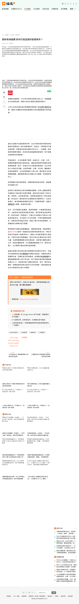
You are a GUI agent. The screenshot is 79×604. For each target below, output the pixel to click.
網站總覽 (70, 596)
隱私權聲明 (42, 596)
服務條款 (31, 596)
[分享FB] (4, 92)
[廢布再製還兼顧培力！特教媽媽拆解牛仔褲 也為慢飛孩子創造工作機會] (13, 445)
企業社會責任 (14, 332)
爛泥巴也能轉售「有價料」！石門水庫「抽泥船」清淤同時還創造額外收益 (13, 434)
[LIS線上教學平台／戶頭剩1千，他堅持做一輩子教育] (13, 396)
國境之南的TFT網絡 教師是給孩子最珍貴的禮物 (13, 385)
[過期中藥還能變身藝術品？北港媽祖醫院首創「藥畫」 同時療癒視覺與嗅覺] (38, 445)
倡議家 (7, 34)
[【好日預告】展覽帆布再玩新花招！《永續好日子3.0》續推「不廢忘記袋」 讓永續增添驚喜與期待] (38, 467)
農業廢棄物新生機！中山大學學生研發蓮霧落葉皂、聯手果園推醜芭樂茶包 (13, 478)
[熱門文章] (76, 528)
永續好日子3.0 (16, 9)
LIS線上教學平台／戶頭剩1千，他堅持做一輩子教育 (13, 406)
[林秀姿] (14, 342)
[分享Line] (4, 97)
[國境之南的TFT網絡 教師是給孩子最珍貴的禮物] (13, 374)
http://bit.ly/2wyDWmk (29, 299)
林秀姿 (11, 43)
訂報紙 (56, 596)
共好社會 (45, 9)
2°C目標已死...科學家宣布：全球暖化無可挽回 (28, 320)
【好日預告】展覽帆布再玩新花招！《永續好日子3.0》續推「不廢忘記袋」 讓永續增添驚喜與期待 (38, 478)
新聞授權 (24, 596)
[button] (76, 3)
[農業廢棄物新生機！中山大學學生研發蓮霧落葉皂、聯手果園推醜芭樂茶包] (13, 467)
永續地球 (55, 9)
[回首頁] (8, 3)
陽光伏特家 (14, 232)
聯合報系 (50, 596)
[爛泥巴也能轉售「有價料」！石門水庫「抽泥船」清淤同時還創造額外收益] (13, 424)
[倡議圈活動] (76, 557)
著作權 (36, 596)
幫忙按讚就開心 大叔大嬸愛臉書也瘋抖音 (38, 385)
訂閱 (54, 592)
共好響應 (64, 9)
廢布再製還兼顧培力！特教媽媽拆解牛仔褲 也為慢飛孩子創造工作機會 (13, 456)
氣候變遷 (24, 332)
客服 (18, 596)
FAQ (15, 596)
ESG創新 (27, 9)
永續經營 (42, 332)
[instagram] (65, 3)
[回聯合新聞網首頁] (3, 3)
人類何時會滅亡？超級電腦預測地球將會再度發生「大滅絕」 (30, 324)
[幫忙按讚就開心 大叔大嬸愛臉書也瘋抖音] (38, 374)
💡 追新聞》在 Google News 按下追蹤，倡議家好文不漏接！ (30, 315)
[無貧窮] (10, 92)
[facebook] (62, 3)
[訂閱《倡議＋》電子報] (30, 292)
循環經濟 (33, 332)
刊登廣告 (8, 596)
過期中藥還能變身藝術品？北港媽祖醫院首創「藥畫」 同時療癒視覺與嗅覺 (38, 456)
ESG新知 (36, 9)
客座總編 (5, 9)
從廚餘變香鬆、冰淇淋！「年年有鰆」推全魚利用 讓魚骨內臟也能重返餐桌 (38, 434)
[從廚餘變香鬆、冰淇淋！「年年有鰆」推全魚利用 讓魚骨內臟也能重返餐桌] (38, 424)
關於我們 (63, 596)
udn (3, 34)
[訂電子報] (71, 3)
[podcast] (68, 3)
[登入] (73, 3)
